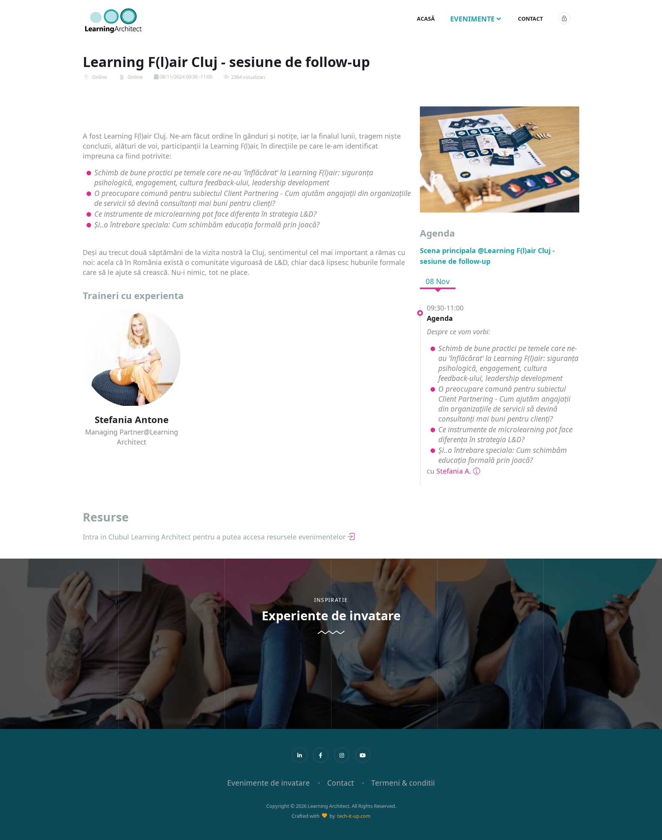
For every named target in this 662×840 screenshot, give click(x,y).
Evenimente (473, 18)
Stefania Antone (132, 419)
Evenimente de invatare (268, 783)
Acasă (426, 18)
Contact (530, 18)
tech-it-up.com (353, 815)
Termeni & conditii (403, 783)
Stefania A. (453, 471)
